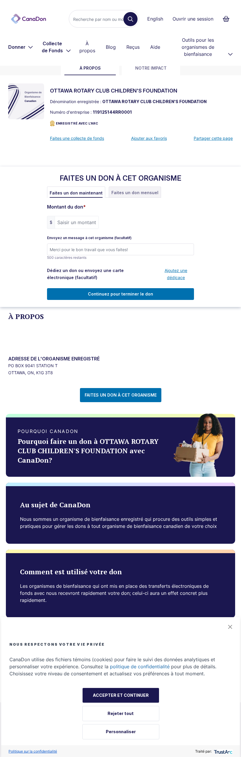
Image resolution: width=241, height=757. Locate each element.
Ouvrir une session (193, 19)
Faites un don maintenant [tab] (76, 192)
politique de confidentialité (140, 666)
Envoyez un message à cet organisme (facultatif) (89, 238)
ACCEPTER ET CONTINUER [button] (121, 695)
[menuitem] (20, 47)
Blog (111, 47)
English (155, 19)
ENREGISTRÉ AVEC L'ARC (77, 123)
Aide (155, 47)
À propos (87, 47)
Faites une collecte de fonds (77, 138)
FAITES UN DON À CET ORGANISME (121, 394)
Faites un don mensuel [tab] (134, 192)
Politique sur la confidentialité (33, 751)
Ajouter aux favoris (149, 138)
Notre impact (151, 68)
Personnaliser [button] (121, 731)
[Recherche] (130, 19)
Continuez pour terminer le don (120, 293)
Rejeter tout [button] (121, 713)
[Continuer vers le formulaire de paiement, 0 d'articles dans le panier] (228, 19)
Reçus (133, 47)
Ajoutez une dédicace (176, 274)
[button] (230, 627)
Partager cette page (213, 138)
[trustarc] (223, 751)
